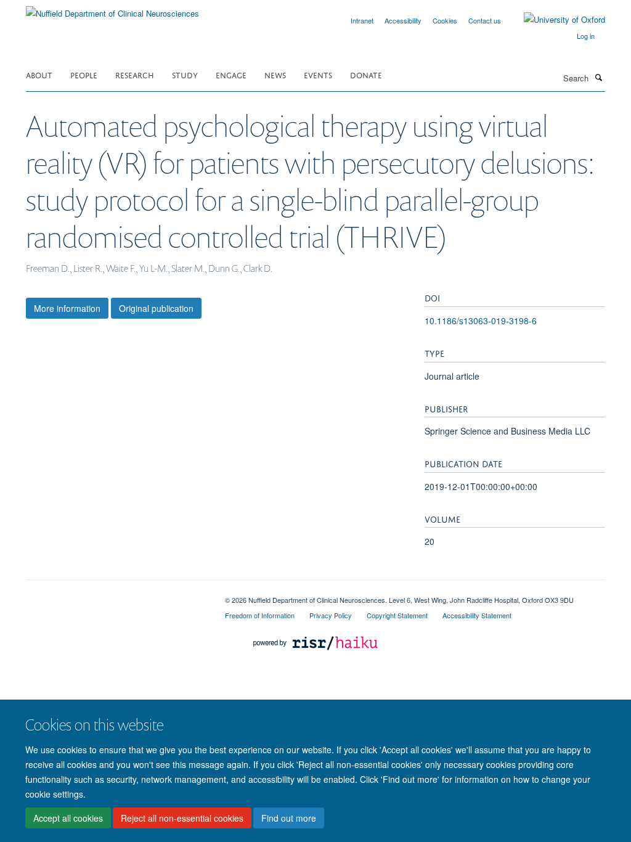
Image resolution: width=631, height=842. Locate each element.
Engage (231, 74)
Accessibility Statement (476, 615)
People (83, 74)
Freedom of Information (260, 615)
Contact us (484, 20)
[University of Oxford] (555, 19)
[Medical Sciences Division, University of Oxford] (116, 595)
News (275, 74)
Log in (586, 36)
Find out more (288, 818)
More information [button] (67, 308)
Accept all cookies (68, 818)
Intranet (362, 20)
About (39, 74)
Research (134, 74)
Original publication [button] (156, 308)
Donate (366, 74)
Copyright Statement (397, 615)
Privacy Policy (330, 615)
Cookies (445, 20)
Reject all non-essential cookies (182, 818)
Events (318, 74)
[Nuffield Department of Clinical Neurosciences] (112, 9)
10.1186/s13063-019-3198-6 (481, 320)
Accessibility (403, 20)
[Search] (598, 77)
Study (185, 74)
